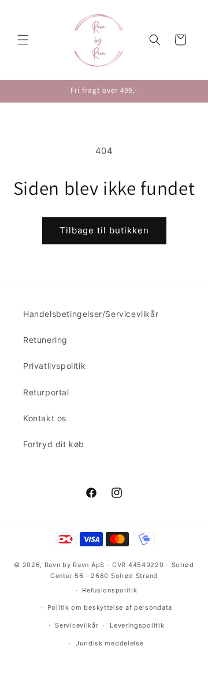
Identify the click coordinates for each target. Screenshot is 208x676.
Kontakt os (44, 418)
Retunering (45, 340)
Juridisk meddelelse (109, 643)
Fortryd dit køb (53, 444)
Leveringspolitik (137, 625)
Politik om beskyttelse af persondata (109, 607)
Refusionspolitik (109, 590)
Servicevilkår (76, 625)
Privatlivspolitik (54, 366)
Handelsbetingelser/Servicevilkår (90, 314)
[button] (23, 39)
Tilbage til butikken (104, 230)
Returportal (46, 392)
